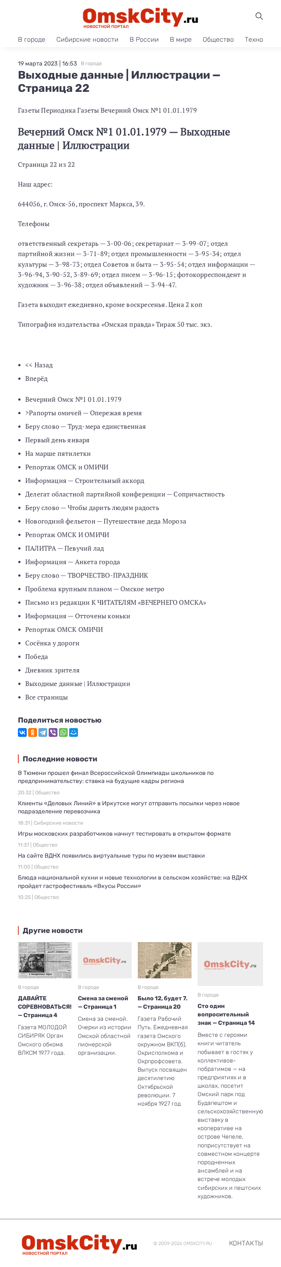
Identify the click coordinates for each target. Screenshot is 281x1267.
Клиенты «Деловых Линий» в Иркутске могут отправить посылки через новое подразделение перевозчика (129, 807)
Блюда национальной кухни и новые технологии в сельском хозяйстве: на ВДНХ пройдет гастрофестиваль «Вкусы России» (132, 881)
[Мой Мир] (73, 732)
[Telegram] (42, 732)
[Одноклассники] (32, 732)
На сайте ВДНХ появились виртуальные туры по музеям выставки (111, 855)
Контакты (246, 1243)
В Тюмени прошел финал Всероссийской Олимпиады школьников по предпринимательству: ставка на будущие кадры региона (116, 776)
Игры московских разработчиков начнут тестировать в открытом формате (124, 833)
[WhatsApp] (63, 732)
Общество (218, 39)
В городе (31, 39)
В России (144, 39)
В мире (181, 39)
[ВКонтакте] (22, 732)
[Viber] (53, 732)
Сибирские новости (87, 39)
